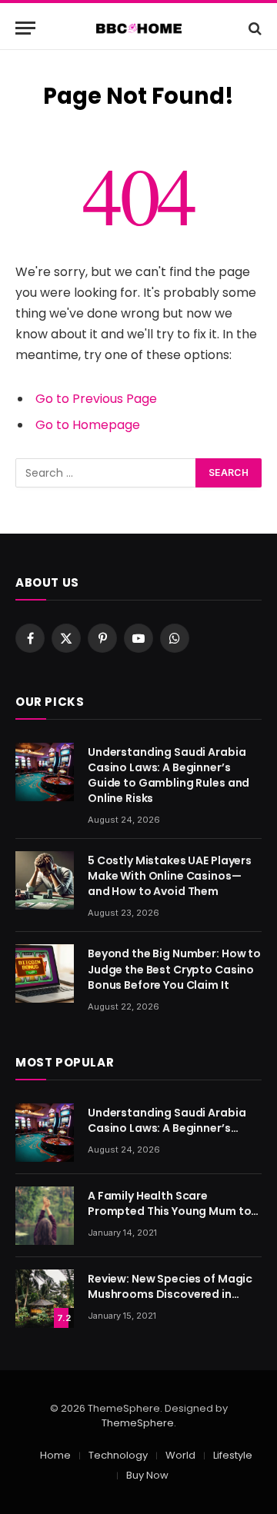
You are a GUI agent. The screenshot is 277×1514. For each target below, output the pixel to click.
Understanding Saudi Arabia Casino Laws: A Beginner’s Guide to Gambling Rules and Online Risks (168, 775)
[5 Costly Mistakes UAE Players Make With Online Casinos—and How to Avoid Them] (44, 880)
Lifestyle (232, 1455)
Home (55, 1455)
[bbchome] (138, 28)
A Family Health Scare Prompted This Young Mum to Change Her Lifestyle (169, 1211)
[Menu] (25, 28)
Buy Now (147, 1475)
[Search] (253, 28)
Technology (118, 1455)
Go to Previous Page (96, 399)
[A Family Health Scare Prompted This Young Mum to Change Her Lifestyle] (44, 1215)
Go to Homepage (87, 425)
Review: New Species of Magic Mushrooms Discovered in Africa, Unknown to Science (170, 1294)
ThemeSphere (138, 1423)
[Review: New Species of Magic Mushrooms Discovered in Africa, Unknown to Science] (44, 1298)
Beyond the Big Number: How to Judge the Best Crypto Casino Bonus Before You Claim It (174, 969)
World (180, 1455)
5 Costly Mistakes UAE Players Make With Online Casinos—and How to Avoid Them (170, 876)
